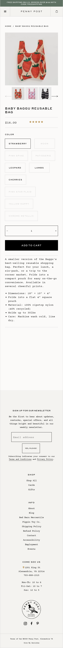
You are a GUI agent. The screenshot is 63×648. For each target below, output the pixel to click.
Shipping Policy (31, 526)
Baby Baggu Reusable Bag (32, 26)
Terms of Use (16, 639)
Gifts (31, 489)
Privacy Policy (45, 459)
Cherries (15, 179)
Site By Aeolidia (31, 643)
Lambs (39, 167)
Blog (31, 513)
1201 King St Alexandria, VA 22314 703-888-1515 (31, 571)
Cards (31, 485)
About (31, 508)
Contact (31, 535)
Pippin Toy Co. (31, 522)
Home (8, 26)
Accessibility (31, 540)
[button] (36, 121)
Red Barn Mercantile (31, 517)
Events (31, 549)
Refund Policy (31, 531)
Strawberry (18, 143)
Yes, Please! (31, 448)
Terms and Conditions (20, 459)
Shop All (31, 480)
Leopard (15, 167)
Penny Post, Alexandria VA (41, 639)
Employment (31, 544)
